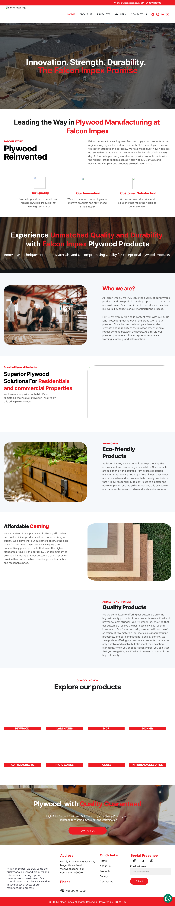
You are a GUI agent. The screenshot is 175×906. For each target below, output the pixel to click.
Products (105, 871)
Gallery (104, 876)
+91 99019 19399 (76, 890)
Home (103, 860)
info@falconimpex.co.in (128, 3)
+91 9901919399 (153, 3)
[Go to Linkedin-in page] (163, 14)
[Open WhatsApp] (168, 898)
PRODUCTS (103, 14)
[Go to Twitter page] (167, 14)
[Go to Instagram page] (158, 14)
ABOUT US (86, 14)
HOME (71, 14)
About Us (105, 866)
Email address (138, 866)
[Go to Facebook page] (153, 14)
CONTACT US (139, 14)
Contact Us (106, 881)
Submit (139, 881)
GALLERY (120, 14)
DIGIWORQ (120, 902)
